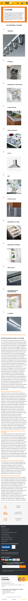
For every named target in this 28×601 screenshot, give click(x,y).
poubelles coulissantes (17, 19)
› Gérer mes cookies (5, 536)
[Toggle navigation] (1, 3)
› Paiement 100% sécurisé (6, 539)
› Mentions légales (5, 534)
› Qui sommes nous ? (5, 529)
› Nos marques (4, 541)
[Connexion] (22, 3)
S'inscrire (22, 566)
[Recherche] (18, 3)
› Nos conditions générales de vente (9, 532)
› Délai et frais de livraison (6, 537)
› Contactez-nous (4, 530)
